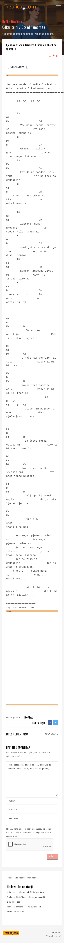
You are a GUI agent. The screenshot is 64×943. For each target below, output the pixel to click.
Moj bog (16, 902)
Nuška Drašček (12, 21)
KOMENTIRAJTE (51, 734)
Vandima (20, 912)
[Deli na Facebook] (50, 723)
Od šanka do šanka (36, 892)
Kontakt (57, 932)
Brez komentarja (17, 734)
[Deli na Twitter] (55, 723)
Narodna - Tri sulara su (28, 907)
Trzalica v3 (54, 936)
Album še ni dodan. (44, 34)
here (34, 878)
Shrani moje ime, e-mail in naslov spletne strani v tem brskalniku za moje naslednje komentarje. (28, 833)
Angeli (42, 897)
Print (55, 56)
